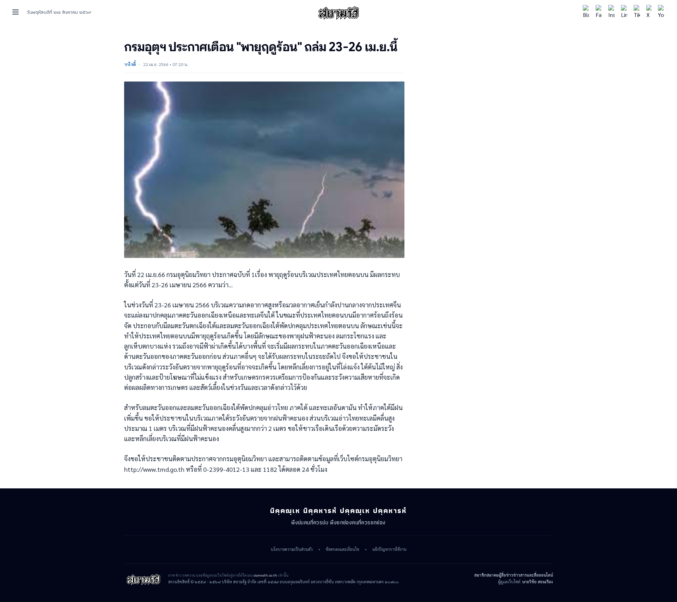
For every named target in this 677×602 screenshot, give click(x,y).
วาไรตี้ (130, 64)
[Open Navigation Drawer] (15, 12)
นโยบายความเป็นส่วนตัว (292, 549)
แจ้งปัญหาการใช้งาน (389, 549)
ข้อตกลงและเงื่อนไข (342, 549)
